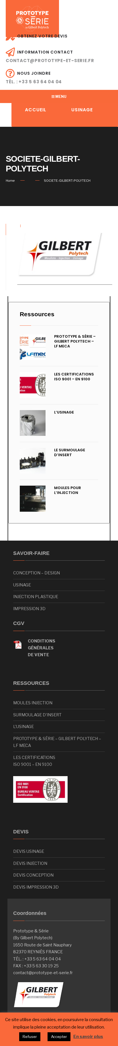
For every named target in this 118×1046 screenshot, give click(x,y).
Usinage (22, 585)
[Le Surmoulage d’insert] (33, 461)
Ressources (37, 314)
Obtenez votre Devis (42, 36)
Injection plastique (35, 596)
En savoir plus (88, 1036)
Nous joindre (34, 77)
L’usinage (64, 412)
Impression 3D (29, 608)
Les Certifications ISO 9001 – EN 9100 (74, 376)
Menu (60, 96)
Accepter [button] (59, 1036)
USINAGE (82, 109)
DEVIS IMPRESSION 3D (36, 887)
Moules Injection (32, 702)
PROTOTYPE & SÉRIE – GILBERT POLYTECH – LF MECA (75, 341)
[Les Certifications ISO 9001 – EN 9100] (33, 385)
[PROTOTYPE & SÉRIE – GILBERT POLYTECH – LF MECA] (33, 347)
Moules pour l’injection (67, 490)
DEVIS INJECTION (30, 863)
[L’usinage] (33, 423)
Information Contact (50, 56)
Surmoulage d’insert (37, 714)
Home (10, 181)
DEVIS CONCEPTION (33, 875)
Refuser (30, 1036)
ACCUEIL (35, 109)
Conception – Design (36, 573)
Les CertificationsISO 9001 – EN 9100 (34, 761)
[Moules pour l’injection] (33, 498)
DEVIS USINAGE (28, 851)
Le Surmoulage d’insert (69, 452)
